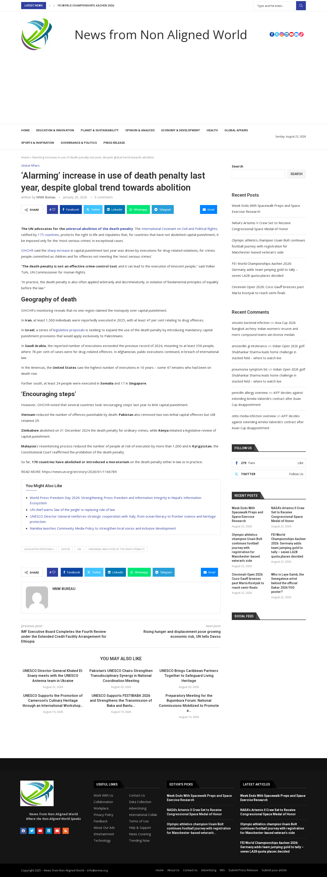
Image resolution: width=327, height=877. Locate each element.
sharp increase (58, 250)
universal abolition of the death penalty (117, 549)
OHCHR (27, 250)
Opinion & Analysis (140, 130)
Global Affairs (236, 130)
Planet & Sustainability (100, 130)
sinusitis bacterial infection (251, 323)
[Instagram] (281, 34)
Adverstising (137, 808)
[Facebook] (272, 34)
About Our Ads (104, 827)
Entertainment (104, 834)
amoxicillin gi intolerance (249, 346)
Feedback (100, 821)
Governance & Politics (79, 142)
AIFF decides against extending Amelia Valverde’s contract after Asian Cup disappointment (267, 399)
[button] (49, 5)
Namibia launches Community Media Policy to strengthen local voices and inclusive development (103, 528)
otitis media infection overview (254, 416)
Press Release (114, 142)
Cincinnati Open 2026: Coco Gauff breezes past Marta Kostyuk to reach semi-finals (248, 581)
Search (301, 5)
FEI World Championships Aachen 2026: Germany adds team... (102, 5)
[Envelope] (57, 831)
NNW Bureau (45, 197)
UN (79, 549)
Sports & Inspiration (37, 142)
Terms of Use (139, 821)
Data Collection (140, 801)
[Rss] (66, 831)
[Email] (296, 34)
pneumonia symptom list (250, 369)
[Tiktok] (301, 34)
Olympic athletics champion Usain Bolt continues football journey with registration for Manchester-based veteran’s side (268, 246)
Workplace (101, 808)
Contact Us (137, 795)
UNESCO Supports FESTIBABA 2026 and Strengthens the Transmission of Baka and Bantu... (121, 701)
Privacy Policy (103, 814)
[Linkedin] (286, 34)
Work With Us (103, 795)
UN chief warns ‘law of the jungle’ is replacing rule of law (72, 509)
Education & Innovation (55, 130)
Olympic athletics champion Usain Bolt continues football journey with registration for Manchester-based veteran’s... (199, 828)
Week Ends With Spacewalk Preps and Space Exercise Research (247, 514)
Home (25, 130)
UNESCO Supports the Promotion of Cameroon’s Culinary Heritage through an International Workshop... (52, 701)
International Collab (143, 814)
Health (212, 130)
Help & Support (140, 827)
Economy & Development (180, 130)
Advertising (208, 870)
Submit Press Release (243, 870)
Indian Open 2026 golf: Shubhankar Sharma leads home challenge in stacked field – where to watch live (268, 352)
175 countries (48, 234)
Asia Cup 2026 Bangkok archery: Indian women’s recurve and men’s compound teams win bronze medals (265, 329)
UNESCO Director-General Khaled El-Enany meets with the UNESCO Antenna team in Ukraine (53, 676)
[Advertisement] (163, 91)
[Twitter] (277, 34)
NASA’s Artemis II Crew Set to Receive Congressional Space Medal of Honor (287, 514)
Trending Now (139, 840)
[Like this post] (53, 209)
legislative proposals (69, 330)
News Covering (140, 834)
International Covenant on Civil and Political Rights (179, 228)
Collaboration (103, 801)
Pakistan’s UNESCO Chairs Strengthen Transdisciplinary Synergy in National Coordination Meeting (121, 676)
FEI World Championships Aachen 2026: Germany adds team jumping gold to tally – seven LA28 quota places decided (265, 269)
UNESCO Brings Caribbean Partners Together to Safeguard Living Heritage (188, 676)
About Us (173, 870)
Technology (102, 840)
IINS (222, 870)
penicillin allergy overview (250, 393)
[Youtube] (291, 34)
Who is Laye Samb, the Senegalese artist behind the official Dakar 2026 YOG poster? (287, 583)
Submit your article (274, 870)
